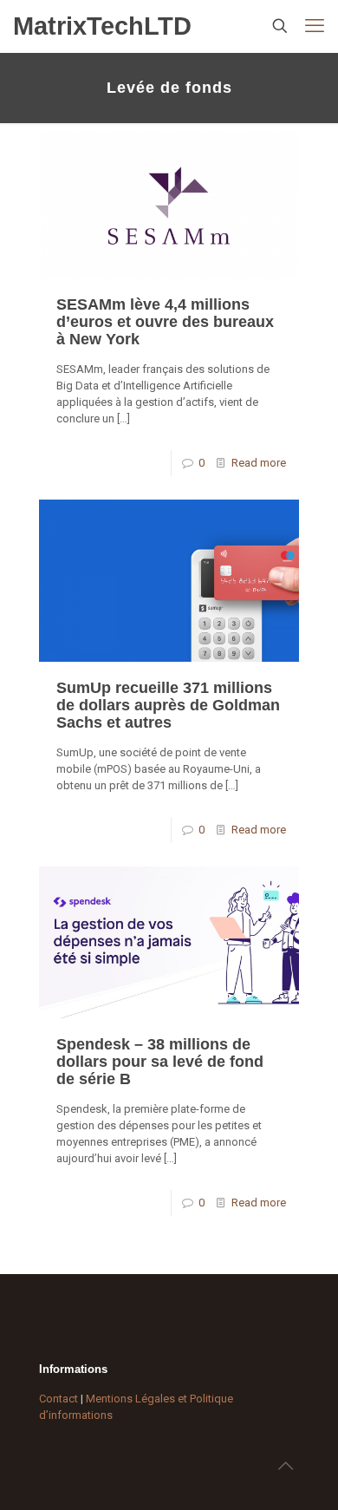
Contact (58, 1398)
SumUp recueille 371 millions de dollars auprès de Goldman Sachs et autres (168, 705)
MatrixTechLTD (102, 26)
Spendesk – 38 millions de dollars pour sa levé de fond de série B (159, 1062)
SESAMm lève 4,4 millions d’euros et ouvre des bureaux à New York (165, 322)
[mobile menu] (314, 26)
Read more (258, 462)
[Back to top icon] (285, 1466)
